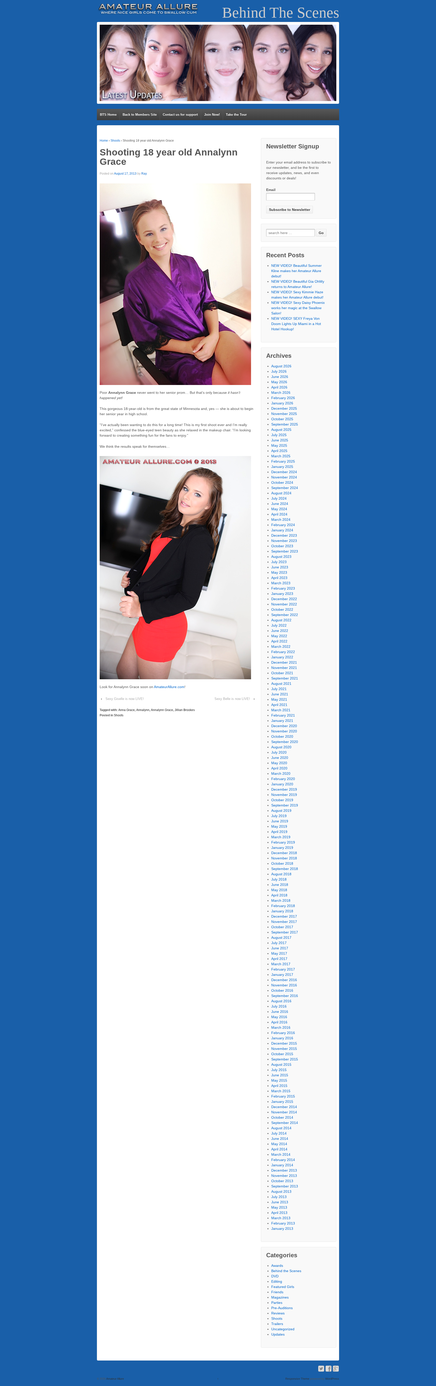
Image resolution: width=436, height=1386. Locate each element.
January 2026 (282, 403)
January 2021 (282, 721)
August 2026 (281, 366)
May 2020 (279, 763)
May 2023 (279, 572)
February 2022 (283, 652)
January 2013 (282, 1229)
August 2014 (281, 1128)
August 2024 (281, 493)
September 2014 (284, 1123)
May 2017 (279, 953)
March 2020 (280, 773)
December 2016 (284, 980)
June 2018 (279, 885)
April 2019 (279, 832)
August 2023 (281, 557)
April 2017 (279, 959)
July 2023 (279, 562)
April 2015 (279, 1086)
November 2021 (284, 668)
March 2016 (280, 1027)
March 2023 (280, 583)
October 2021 (282, 673)
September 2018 (284, 869)
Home (104, 140)
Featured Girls (282, 1287)
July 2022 (279, 625)
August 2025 (281, 430)
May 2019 (279, 826)
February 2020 (283, 779)
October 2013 (282, 1181)
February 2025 (283, 461)
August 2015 (281, 1064)
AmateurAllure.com (169, 687)
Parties (276, 1303)
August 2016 (281, 1001)
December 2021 (284, 662)
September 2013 (284, 1186)
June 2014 (279, 1139)
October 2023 (282, 546)
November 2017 (284, 922)
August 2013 (281, 1191)
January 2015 (282, 1102)
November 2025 (284, 414)
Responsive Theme (297, 1378)
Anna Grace (126, 710)
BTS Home (108, 114)
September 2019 (284, 805)
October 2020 (282, 736)
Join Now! (212, 114)
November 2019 (284, 795)
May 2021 (279, 699)
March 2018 (280, 900)
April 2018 (279, 895)
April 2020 (279, 768)
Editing (276, 1281)
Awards (277, 1266)
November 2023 (284, 541)
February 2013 (283, 1223)
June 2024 (279, 504)
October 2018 (282, 863)
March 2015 (280, 1091)
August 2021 (281, 684)
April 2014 (279, 1149)
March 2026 (280, 393)
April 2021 (279, 705)
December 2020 (284, 726)
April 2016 (279, 1022)
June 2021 (279, 694)
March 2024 (280, 520)
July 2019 (279, 816)
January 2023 (282, 594)
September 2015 (284, 1059)
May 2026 (279, 382)
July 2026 (279, 371)
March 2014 (280, 1154)
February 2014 (283, 1160)
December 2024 (284, 472)
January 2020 (282, 784)
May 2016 (279, 1017)
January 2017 (282, 975)
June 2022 (279, 631)
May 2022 (279, 636)
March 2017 (280, 964)
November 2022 (284, 604)
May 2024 (279, 509)
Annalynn (142, 710)
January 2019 (282, 848)
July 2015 (279, 1070)
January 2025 (282, 467)
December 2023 (284, 535)
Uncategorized (282, 1329)
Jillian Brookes (185, 710)
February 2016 (283, 1033)
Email (271, 190)
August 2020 (281, 747)
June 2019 (279, 821)
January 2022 (282, 657)
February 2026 (283, 398)
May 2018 (279, 890)
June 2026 (279, 377)
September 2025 (284, 424)
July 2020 (279, 752)
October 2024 (282, 482)
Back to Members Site (140, 114)
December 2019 (284, 789)
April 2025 (279, 451)
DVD (275, 1276)
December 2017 (284, 916)
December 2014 (284, 1107)
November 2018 (284, 858)
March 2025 (280, 456)
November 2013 (284, 1176)
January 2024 (282, 530)
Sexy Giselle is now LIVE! (124, 699)
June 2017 (279, 948)
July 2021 (279, 689)
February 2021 (283, 715)
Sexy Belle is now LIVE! (232, 699)
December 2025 (284, 408)
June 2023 (279, 567)
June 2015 (279, 1075)
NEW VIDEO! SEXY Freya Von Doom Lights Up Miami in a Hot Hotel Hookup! (296, 323)
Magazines (280, 1297)
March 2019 (280, 837)
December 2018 (284, 853)
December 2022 (284, 599)
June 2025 (279, 440)
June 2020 (279, 758)
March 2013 (280, 1218)
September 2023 (284, 551)
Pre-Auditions (282, 1308)
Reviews (278, 1313)
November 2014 (284, 1112)
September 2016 (284, 996)
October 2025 (282, 419)
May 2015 (279, 1080)
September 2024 (284, 488)
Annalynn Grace (162, 710)
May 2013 (279, 1207)
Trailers (277, 1324)
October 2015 (282, 1054)
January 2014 (282, 1165)
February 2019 (283, 842)
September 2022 (284, 615)
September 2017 (284, 932)
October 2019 (282, 800)
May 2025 (279, 445)
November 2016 (284, 985)
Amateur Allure (115, 1378)
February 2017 (283, 969)
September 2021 (284, 678)
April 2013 (279, 1213)
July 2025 (279, 435)
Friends (277, 1292)
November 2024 (284, 477)
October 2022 (282, 609)
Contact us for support (180, 114)
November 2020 (284, 731)
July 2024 (279, 498)
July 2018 (279, 879)
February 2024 (283, 525)
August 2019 (281, 811)
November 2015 (284, 1049)
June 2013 (279, 1202)
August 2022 (281, 620)
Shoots (115, 140)
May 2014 (279, 1144)
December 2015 (284, 1043)
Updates (278, 1334)
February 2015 (283, 1096)
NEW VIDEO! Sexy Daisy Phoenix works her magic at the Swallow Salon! (298, 308)
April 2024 (279, 514)
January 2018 (282, 911)
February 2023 (283, 588)
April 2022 (279, 641)
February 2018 (283, 906)
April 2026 (279, 387)
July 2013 (279, 1197)
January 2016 (282, 1038)
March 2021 (280, 710)
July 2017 (279, 943)
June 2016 (279, 1012)
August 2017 (281, 938)
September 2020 (284, 742)
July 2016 (279, 1006)
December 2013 (284, 1170)
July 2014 (279, 1133)
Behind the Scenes (286, 1271)
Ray (144, 173)
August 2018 (281, 874)
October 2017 (282, 927)
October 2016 (282, 990)
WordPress (332, 1378)
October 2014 (282, 1117)
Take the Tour (236, 114)
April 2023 (279, 578)
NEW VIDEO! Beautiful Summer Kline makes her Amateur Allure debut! (296, 271)
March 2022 (280, 646)
